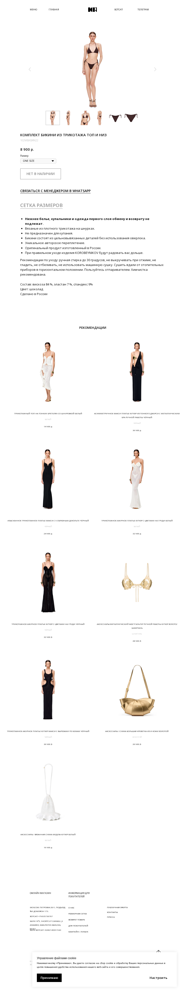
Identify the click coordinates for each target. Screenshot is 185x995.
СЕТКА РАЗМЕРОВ (41, 205)
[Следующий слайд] (155, 69)
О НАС (71, 907)
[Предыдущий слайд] (30, 69)
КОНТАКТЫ (112, 912)
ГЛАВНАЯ (54, 9)
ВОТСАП (118, 9)
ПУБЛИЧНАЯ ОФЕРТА (117, 907)
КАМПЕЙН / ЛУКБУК (78, 931)
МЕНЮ (33, 9)
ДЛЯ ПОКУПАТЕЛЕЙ (78, 925)
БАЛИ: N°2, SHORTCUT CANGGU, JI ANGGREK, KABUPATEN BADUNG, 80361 (46, 925)
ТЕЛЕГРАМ (143, 9)
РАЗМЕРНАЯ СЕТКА (77, 913)
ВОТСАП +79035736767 (41, 916)
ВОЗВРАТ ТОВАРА (76, 919)
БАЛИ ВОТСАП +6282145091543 (45, 930)
